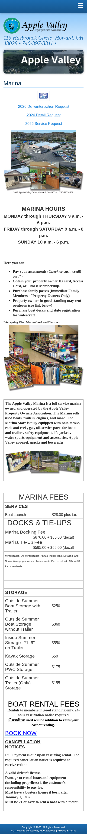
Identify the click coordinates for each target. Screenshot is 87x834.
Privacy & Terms (67, 830)
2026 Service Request (43, 124)
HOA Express (47, 830)
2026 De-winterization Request (43, 106)
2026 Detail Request (44, 115)
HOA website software (23, 830)
